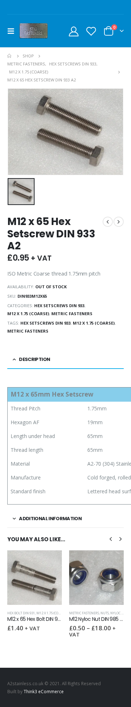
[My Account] (73, 31)
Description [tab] (34, 359)
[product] (34, 577)
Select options (111, 562)
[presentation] (110, 538)
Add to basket (49, 562)
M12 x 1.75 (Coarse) (28, 313)
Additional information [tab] (50, 518)
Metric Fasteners (71, 313)
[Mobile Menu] (13, 31)
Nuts (104, 613)
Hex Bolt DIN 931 (21, 613)
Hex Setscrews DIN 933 (59, 305)
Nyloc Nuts (120, 613)
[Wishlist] (91, 31)
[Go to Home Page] (9, 56)
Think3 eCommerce (44, 691)
